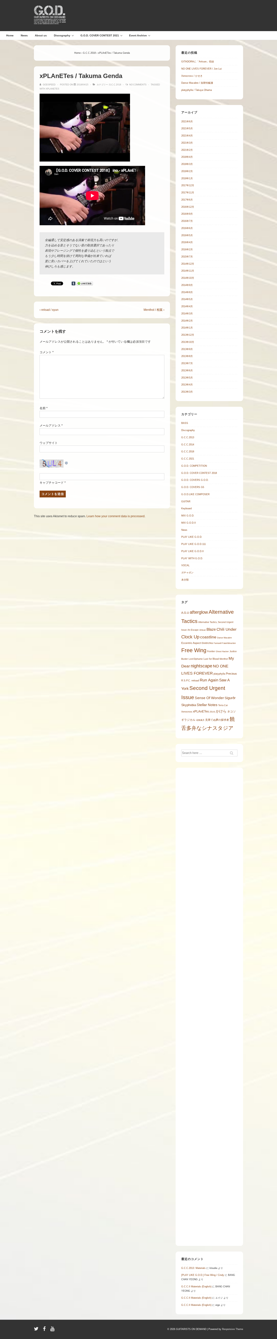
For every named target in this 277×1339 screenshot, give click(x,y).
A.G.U (185, 612)
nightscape (201, 665)
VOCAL (185, 565)
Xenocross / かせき (192, 75)
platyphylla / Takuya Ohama (196, 90)
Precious (231, 673)
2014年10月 (187, 278)
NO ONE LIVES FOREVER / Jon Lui (201, 68)
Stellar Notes (207, 705)
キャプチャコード (52, 482)
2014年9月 (187, 285)
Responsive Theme (232, 1329)
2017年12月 (187, 185)
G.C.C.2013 (187, 437)
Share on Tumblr (73, 283)
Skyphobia (188, 705)
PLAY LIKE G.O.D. (191, 536)
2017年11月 (187, 192)
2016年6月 (187, 228)
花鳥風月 (200, 720)
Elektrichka (207, 643)
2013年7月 (187, 363)
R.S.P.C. (186, 680)
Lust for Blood (211, 658)
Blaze (211, 629)
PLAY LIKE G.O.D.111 (193, 544)
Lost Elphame (196, 659)
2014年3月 (187, 313)
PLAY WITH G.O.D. (192, 558)
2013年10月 (187, 342)
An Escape (193, 630)
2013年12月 (187, 334)
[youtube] (52, 1330)
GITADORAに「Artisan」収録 (197, 61)
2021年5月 (187, 128)
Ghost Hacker (222, 651)
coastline (208, 637)
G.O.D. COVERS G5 (192, 487)
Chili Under (226, 629)
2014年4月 (187, 306)
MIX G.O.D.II (188, 522)
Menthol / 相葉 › (154, 309)
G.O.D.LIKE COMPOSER (195, 494)
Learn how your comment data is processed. (115, 516)
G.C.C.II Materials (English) (196, 1286)
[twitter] (37, 1330)
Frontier (211, 651)
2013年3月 (187, 391)
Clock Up (190, 636)
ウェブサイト (49, 442)
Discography (62, 35)
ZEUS (212, 712)
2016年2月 (187, 249)
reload (195, 680)
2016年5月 (187, 235)
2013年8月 (187, 356)
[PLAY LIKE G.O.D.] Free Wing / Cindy (202, 1275)
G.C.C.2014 (187, 444)
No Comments (137, 84)
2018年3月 (187, 164)
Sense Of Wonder (209, 698)
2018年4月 (187, 157)
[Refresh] (66, 462)
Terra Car (223, 705)
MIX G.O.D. (187, 515)
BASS (184, 423)
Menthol (224, 659)
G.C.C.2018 (115, 84)
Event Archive (138, 35)
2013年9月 (187, 349)
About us (41, 35)
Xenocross (186, 711)
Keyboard (186, 508)
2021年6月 (187, 121)
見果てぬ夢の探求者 (217, 719)
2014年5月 (187, 299)
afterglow (199, 612)
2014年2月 (187, 320)
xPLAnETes (52, 88)
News (24, 35)
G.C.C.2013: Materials (193, 1268)
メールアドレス (50, 425)
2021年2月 (187, 150)
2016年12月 (187, 206)
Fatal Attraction (229, 643)
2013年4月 (187, 384)
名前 (43, 408)
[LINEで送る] (84, 283)
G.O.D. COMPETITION (194, 465)
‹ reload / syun (49, 309)
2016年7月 (187, 221)
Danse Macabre (224, 638)
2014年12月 (187, 263)
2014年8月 (187, 292)
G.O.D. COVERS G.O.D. (195, 480)
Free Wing (193, 650)
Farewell (217, 643)
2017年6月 (187, 199)
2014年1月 (187, 327)
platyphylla (219, 673)
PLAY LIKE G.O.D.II (192, 551)
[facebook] (45, 1330)
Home (10, 35)
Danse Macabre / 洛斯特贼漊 (197, 82)
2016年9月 (187, 213)
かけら (221, 711)
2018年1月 (187, 178)
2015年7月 (187, 256)
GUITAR (185, 501)
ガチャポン (187, 572)
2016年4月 (187, 242)
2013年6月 (187, 370)
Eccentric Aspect (191, 642)
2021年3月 (187, 142)
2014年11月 (187, 270)
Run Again (209, 680)
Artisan (202, 630)
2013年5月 (187, 377)
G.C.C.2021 (187, 458)
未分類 (185, 579)
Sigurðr (230, 698)
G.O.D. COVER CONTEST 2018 (199, 473)
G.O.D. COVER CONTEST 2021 (99, 35)
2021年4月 (187, 135)
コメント (47, 352)
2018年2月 (187, 171)
